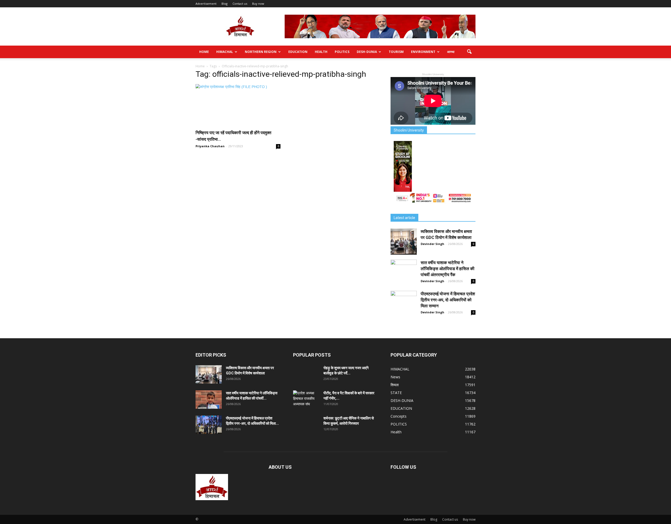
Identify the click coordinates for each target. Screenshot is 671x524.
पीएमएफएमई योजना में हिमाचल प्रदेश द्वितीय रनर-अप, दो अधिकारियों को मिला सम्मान (448, 299)
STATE (396, 392)
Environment (423, 52)
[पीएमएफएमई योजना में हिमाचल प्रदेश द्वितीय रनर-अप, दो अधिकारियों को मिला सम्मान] (404, 304)
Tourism (396, 52)
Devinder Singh (432, 244)
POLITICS (342, 52)
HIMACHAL (224, 52)
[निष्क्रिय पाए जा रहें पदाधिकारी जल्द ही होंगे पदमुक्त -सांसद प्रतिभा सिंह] (238, 105)
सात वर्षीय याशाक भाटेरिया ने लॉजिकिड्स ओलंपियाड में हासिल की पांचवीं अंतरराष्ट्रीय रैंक (447, 268)
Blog (224, 4)
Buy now (258, 4)
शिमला (395, 384)
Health (321, 52)
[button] (469, 52)
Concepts (399, 416)
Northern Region (261, 52)
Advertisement (206, 4)
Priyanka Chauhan (210, 146)
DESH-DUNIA (367, 52)
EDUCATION (297, 52)
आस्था (450, 52)
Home (204, 52)
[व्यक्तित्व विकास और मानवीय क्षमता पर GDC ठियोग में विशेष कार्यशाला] (404, 241)
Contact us (239, 4)
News (395, 376)
